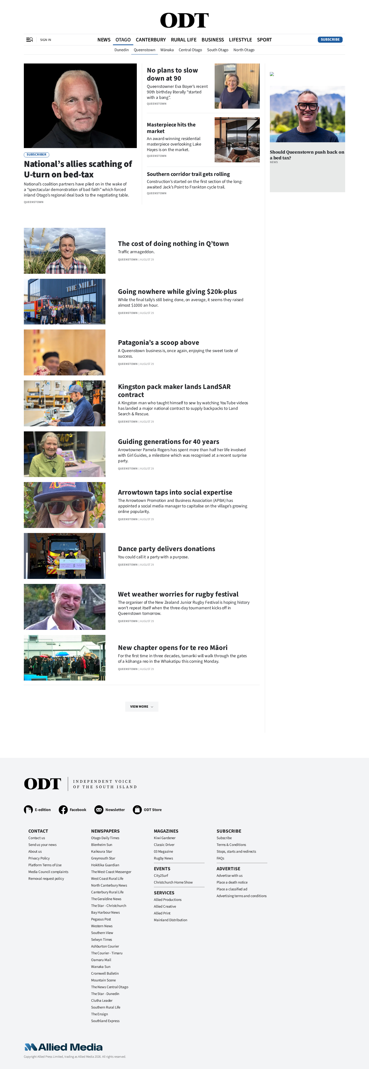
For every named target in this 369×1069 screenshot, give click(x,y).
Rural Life (184, 39)
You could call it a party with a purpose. (153, 557)
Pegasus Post (101, 919)
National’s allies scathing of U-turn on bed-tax (78, 169)
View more (139, 706)
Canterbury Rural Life (107, 892)
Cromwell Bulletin (104, 973)
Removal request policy (46, 878)
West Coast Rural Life (107, 878)
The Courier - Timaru (106, 953)
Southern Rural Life (105, 1007)
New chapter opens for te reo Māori (173, 648)
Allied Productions (167, 899)
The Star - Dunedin (105, 993)
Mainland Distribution (170, 920)
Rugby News (163, 858)
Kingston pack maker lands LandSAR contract (174, 391)
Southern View (102, 933)
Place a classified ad (232, 889)
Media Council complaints (48, 872)
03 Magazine (163, 851)
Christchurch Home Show (173, 882)
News (103, 39)
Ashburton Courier (105, 946)
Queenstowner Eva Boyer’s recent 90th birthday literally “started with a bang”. (177, 92)
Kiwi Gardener (164, 838)
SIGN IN (45, 39)
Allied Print (162, 913)
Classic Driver (164, 844)
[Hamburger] (29, 39)
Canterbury (151, 39)
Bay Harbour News (105, 912)
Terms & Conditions (231, 844)
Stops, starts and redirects (236, 851)
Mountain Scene (103, 980)
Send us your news (42, 844)
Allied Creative (165, 906)
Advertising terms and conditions (242, 896)
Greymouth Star (103, 858)
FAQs (220, 858)
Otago (123, 39)
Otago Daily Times (105, 838)
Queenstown (144, 50)
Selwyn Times (101, 939)
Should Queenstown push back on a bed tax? (307, 155)
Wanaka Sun (100, 966)
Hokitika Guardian (105, 865)
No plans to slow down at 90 (172, 74)
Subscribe (330, 39)
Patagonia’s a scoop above (158, 343)
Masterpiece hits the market (171, 128)
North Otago (244, 50)
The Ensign (99, 1014)
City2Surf (161, 875)
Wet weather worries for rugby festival (178, 594)
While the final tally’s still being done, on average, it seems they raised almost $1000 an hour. (180, 302)
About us (35, 851)
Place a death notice (232, 882)
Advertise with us (229, 875)
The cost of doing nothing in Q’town (173, 244)
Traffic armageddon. (136, 252)
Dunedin (121, 50)
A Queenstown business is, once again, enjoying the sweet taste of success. (178, 353)
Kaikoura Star (101, 851)
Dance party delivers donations (166, 549)
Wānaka (167, 50)
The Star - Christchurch (108, 905)
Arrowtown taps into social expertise (175, 492)
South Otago (217, 50)
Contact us (36, 838)
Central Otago (190, 50)
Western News (101, 926)
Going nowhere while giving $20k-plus (177, 292)
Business (213, 39)
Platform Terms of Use (45, 865)
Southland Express (105, 1021)
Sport (264, 39)
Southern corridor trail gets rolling (188, 174)
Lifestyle (240, 39)
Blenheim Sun (101, 844)
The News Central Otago (109, 987)
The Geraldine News (106, 899)
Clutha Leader (101, 1000)
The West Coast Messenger (111, 872)
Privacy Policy (39, 858)
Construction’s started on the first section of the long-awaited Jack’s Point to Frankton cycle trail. (194, 184)
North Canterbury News (109, 885)
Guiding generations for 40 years (168, 442)
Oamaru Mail (101, 960)
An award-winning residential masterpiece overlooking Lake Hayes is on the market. (174, 144)
